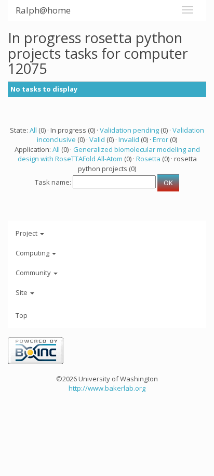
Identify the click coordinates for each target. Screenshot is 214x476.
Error (160, 139)
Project (27, 233)
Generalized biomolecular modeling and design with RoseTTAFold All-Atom (109, 154)
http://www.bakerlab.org (107, 388)
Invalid (128, 139)
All (33, 130)
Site (22, 292)
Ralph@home (43, 10)
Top (22, 315)
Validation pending (129, 130)
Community (34, 272)
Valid (97, 139)
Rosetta (148, 158)
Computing (33, 253)
